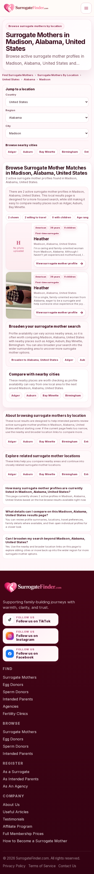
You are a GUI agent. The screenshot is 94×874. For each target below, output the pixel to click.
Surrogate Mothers (20, 677)
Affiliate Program (17, 826)
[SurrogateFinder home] (40, 8)
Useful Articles (16, 812)
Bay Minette (47, 151)
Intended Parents (18, 699)
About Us (11, 804)
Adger (12, 151)
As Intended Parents (21, 779)
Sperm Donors (16, 692)
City (8, 126)
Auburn (28, 151)
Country (10, 94)
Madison (44, 79)
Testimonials (13, 819)
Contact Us (67, 866)
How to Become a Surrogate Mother (35, 841)
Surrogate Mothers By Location (57, 75)
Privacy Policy (14, 866)
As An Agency (15, 786)
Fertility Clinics (15, 713)
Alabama (29, 79)
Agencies (10, 706)
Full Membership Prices (23, 833)
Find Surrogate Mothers (17, 75)
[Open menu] (86, 8)
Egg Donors (13, 684)
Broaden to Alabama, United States (34, 359)
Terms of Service (42, 866)
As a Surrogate (16, 771)
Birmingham (70, 151)
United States (11, 79)
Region (10, 110)
